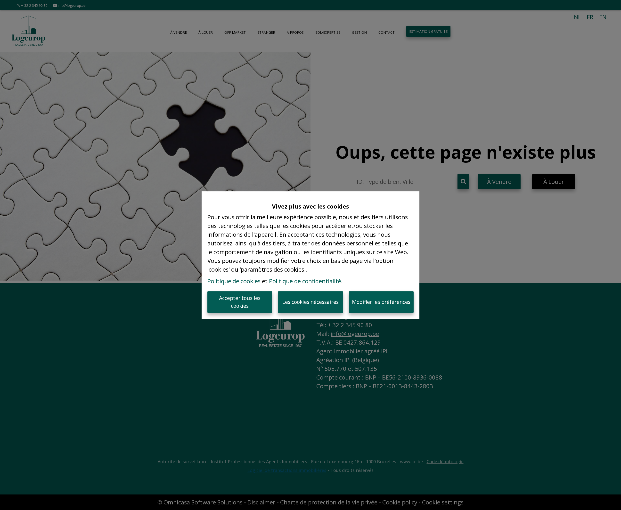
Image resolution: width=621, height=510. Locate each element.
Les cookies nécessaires (310, 302)
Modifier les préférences (381, 302)
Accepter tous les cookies (240, 302)
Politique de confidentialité (305, 281)
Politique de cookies (234, 281)
